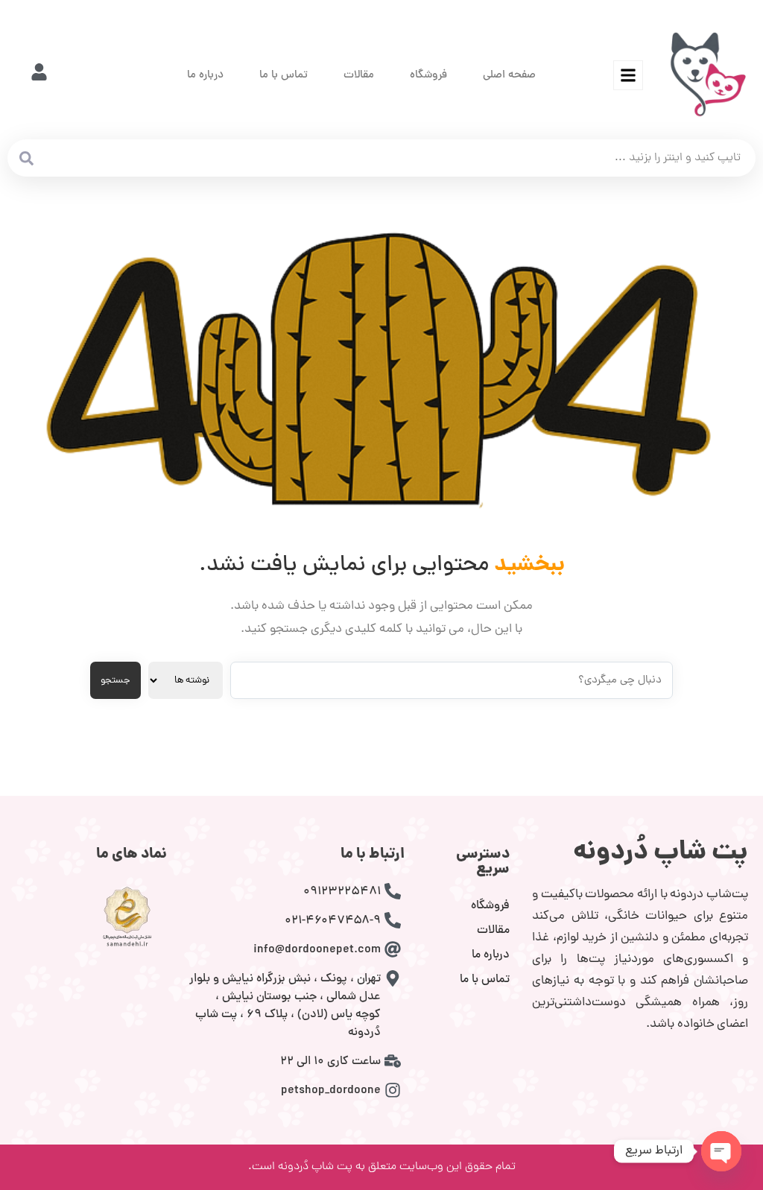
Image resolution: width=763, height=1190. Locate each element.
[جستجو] (26, 158)
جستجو (115, 681)
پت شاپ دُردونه (660, 853)
